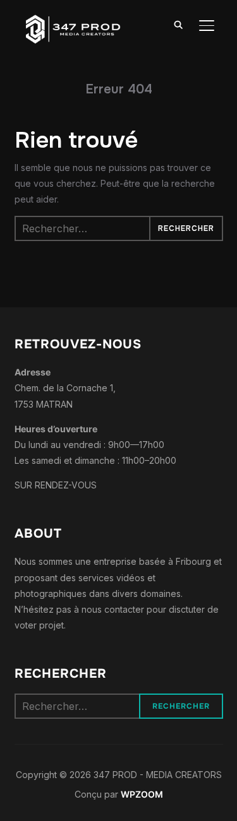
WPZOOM (142, 794)
